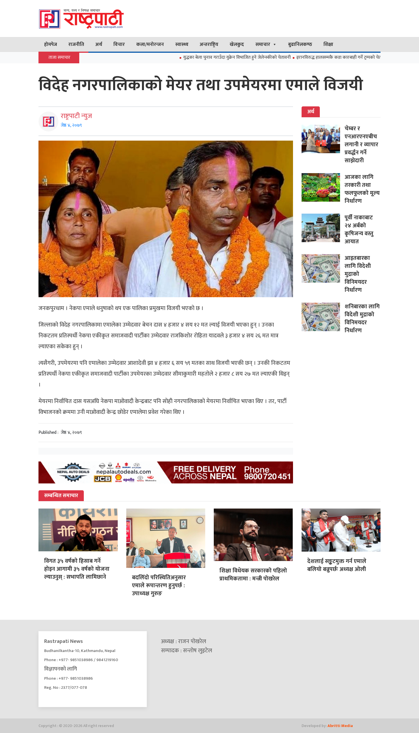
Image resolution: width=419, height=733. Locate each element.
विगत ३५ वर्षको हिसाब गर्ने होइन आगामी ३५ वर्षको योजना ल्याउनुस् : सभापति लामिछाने (76, 569)
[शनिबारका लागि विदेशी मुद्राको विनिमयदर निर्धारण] (323, 317)
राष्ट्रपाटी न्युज (76, 116)
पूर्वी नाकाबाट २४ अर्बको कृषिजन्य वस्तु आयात (359, 229)
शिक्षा (328, 44)
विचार (119, 44)
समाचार (262, 44)
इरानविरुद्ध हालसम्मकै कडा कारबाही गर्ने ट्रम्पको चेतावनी (316, 57)
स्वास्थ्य (181, 44)
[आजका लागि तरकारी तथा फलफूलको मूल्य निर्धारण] (323, 187)
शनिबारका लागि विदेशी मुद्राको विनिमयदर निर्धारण (362, 318)
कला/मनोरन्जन (150, 44)
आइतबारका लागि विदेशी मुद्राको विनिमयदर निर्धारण (358, 274)
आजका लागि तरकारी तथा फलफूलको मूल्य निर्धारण (362, 189)
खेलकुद (237, 44)
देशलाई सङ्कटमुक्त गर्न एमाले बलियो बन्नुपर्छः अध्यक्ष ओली (336, 565)
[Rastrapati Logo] (92, 18)
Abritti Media (340, 725)
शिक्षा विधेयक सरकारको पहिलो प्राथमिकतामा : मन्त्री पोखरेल (253, 575)
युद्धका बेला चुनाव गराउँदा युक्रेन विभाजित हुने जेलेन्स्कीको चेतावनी (211, 57)
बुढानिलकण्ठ (300, 44)
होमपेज (50, 44)
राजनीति (76, 44)
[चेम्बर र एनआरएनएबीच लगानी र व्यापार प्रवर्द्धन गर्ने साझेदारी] (323, 139)
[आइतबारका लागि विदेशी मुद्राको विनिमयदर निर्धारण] (323, 268)
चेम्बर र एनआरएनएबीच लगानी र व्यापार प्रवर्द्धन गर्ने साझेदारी (361, 144)
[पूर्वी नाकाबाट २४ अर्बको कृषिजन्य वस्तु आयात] (323, 228)
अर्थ (98, 44)
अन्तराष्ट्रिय (209, 44)
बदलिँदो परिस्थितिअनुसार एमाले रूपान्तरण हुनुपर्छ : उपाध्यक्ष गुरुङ (159, 585)
